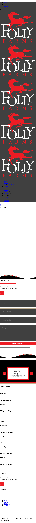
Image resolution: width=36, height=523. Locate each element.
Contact (6, 505)
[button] (4, 373)
